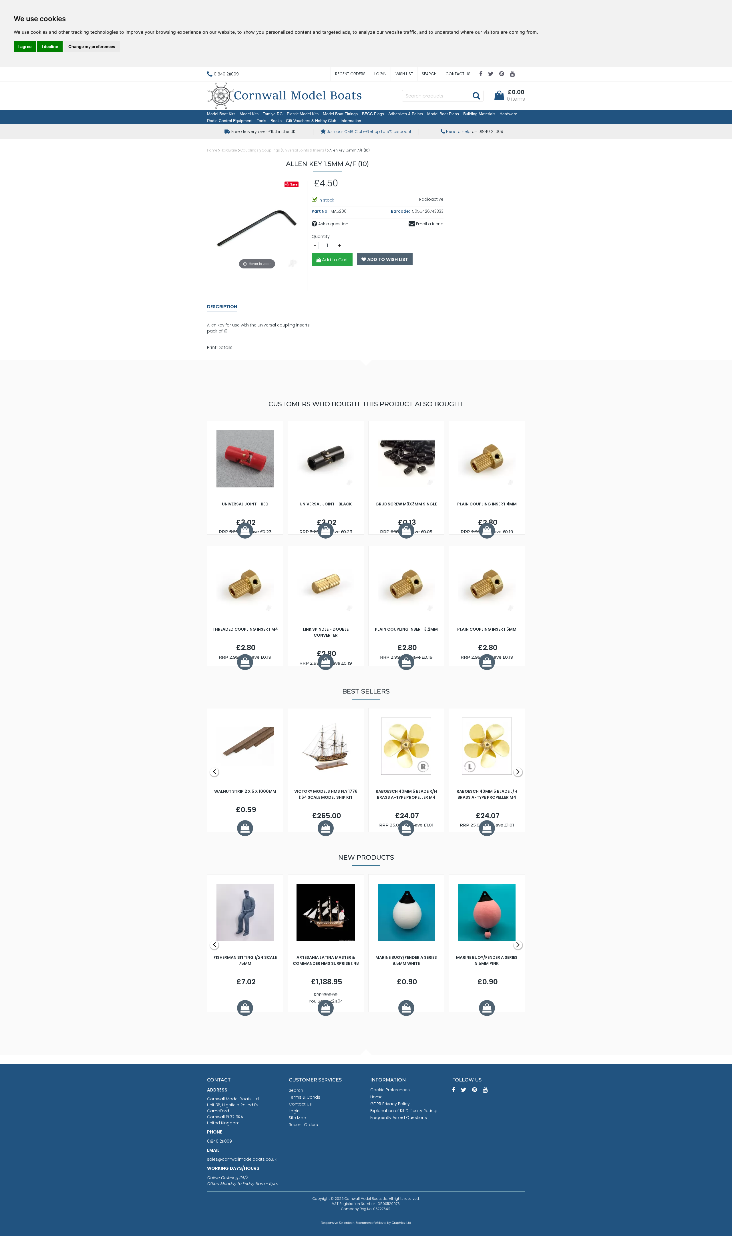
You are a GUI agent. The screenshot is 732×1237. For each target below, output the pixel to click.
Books (276, 120)
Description (222, 306)
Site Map (297, 1118)
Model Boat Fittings (340, 113)
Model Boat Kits (221, 113)
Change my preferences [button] (91, 46)
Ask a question (332, 224)
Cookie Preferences (390, 1090)
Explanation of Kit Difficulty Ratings (404, 1111)
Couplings (249, 150)
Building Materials (479, 113)
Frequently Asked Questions (398, 1117)
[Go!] (476, 95)
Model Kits (249, 113)
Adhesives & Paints (405, 113)
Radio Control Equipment (229, 120)
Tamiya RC (273, 113)
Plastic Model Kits (303, 113)
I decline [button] (50, 46)
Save (293, 184)
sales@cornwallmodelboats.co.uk (242, 1159)
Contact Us (457, 74)
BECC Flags (373, 113)
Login (380, 74)
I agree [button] (24, 46)
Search (429, 74)
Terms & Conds (304, 1097)
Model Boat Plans (443, 113)
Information (351, 120)
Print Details (219, 347)
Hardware (508, 113)
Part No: (320, 211)
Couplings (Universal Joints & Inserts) (294, 150)
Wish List (404, 74)
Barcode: (401, 211)
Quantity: (321, 236)
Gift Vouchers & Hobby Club (311, 120)
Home (212, 150)
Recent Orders (350, 74)
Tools (261, 120)
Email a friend (429, 224)
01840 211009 (219, 1141)
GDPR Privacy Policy (390, 1104)
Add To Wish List (387, 259)
